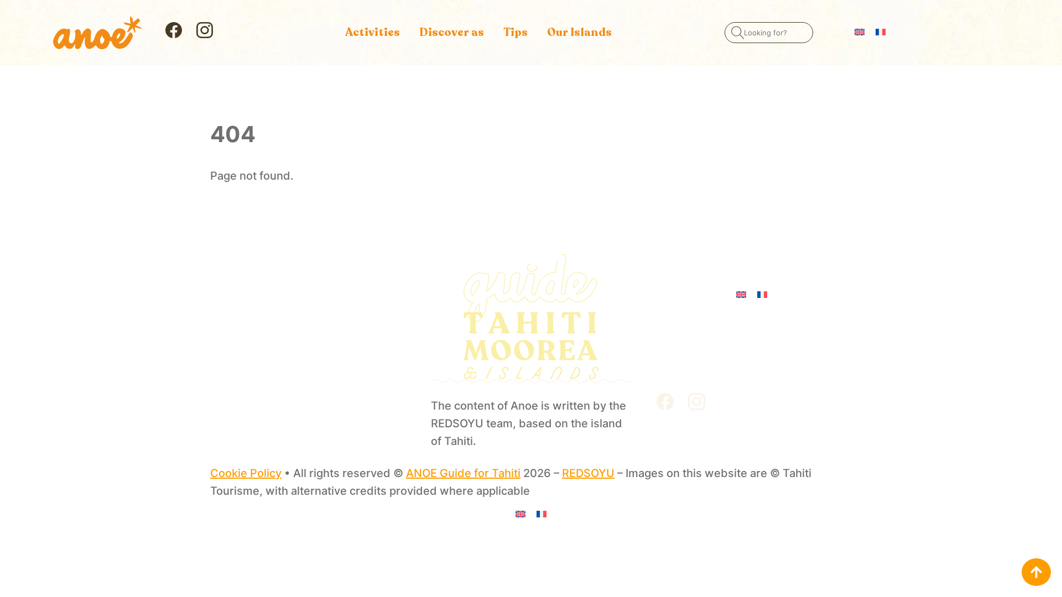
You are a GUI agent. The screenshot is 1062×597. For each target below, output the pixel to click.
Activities (372, 32)
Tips (515, 32)
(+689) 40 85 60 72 (704, 364)
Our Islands (579, 32)
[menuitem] (859, 31)
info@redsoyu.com (702, 332)
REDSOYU (588, 473)
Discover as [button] (451, 32)
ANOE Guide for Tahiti (463, 473)
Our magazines (249, 371)
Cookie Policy (246, 473)
